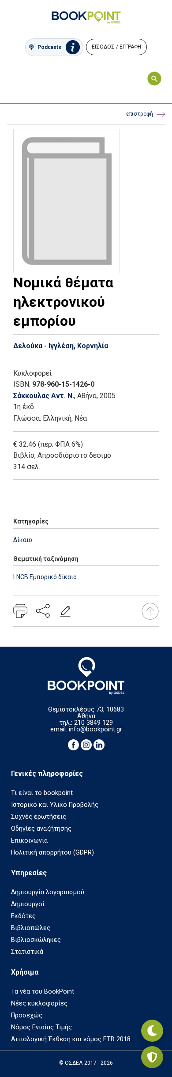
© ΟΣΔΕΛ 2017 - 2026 (86, 1063)
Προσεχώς (26, 1015)
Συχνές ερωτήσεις (38, 817)
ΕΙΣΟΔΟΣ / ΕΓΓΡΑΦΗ (116, 47)
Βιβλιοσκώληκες (36, 940)
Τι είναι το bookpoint (42, 793)
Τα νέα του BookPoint (42, 991)
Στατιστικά (27, 952)
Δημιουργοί (28, 904)
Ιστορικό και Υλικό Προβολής (54, 805)
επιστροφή (139, 114)
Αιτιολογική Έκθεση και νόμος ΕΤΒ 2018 (71, 1039)
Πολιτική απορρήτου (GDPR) (52, 852)
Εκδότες (23, 916)
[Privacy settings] (152, 1057)
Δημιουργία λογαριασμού (47, 892)
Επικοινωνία (29, 840)
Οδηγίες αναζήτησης (41, 828)
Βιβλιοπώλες (30, 928)
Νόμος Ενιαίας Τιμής (41, 1027)
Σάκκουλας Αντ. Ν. (43, 396)
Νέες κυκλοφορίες (39, 1003)
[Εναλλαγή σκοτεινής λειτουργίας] (152, 1031)
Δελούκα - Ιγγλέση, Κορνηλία (60, 346)
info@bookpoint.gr (95, 729)
